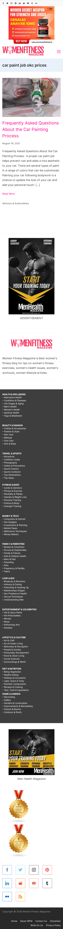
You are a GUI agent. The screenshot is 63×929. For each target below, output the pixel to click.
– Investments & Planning (14, 525)
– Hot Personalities (11, 615)
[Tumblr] (32, 3)
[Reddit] (24, 3)
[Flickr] (36, 3)
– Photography (9, 462)
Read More (8, 193)
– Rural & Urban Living (13, 655)
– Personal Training (11, 500)
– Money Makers (10, 534)
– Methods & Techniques (14, 531)
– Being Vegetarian (11, 671)
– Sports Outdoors (11, 471)
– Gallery (6, 700)
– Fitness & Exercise (12, 491)
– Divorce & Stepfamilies (14, 550)
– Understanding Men (13, 599)
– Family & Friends (11, 553)
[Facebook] (3, 3)
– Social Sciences (11, 658)
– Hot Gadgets (9, 522)
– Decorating (8, 697)
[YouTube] (28, 3)
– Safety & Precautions (13, 465)
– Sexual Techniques (12, 596)
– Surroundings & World (14, 661)
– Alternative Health (12, 397)
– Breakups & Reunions (13, 581)
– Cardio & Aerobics (12, 487)
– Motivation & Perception (15, 646)
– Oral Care (7, 440)
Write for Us (37, 925)
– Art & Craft (8, 640)
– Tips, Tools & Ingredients (15, 690)
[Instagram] (11, 3)
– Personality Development (15, 652)
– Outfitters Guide (11, 459)
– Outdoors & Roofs (12, 712)
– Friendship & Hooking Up (15, 587)
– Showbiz (7, 627)
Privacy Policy (53, 925)
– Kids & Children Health (14, 556)
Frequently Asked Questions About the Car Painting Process (30, 129)
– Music (6, 621)
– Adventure (8, 456)
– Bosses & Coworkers (13, 547)
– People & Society (11, 649)
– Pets (5, 565)
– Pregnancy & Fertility (13, 568)
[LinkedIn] (20, 3)
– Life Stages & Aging (13, 403)
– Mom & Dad (9, 559)
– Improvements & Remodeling (17, 706)
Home (14, 921)
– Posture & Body (10, 503)
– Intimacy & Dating (12, 584)
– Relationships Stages (13, 590)
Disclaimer (55, 921)
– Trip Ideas (8, 478)
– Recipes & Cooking (12, 687)
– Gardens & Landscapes (14, 703)
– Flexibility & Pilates (12, 494)
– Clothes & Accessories (14, 428)
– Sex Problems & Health (14, 593)
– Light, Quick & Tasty (13, 681)
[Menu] (59, 51)
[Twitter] (7, 3)
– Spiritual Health (10, 412)
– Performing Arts (11, 624)
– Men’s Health (9, 406)
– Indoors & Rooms (11, 709)
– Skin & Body (9, 443)
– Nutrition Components (14, 684)
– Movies (6, 618)
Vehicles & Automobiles (15, 203)
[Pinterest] (16, 3)
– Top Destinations (11, 475)
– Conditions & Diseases (14, 400)
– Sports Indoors (10, 468)
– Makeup (7, 437)
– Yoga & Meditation (12, 415)
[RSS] (20, 897)
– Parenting (8, 562)
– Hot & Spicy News (12, 612)
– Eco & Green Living (12, 643)
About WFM (26, 921)
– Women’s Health (11, 409)
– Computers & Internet (13, 519)
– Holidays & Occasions (14, 678)
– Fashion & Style (10, 431)
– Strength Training (11, 506)
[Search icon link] (58, 3)
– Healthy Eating (10, 674)
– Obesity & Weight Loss (14, 497)
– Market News (9, 528)
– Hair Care (7, 434)
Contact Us (41, 921)
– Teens (6, 571)
